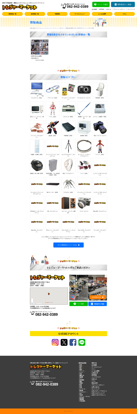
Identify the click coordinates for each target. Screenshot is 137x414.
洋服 (80, 374)
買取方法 (94, 363)
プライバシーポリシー (119, 9)
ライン (93, 369)
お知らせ (108, 9)
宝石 (80, 393)
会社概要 (94, 9)
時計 (80, 368)
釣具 (80, 384)
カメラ (81, 372)
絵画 (80, 386)
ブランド (81, 371)
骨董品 (81, 383)
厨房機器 (81, 380)
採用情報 (101, 9)
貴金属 (81, 390)
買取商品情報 (82, 363)
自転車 (81, 395)
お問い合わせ (95, 387)
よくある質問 (102, 14)
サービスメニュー (80, 14)
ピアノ (81, 378)
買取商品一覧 (12, 14)
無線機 (81, 377)
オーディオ (82, 389)
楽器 (80, 369)
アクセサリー (82, 392)
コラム (124, 14)
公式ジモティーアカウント (99, 391)
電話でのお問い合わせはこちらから (46, 313)
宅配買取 (57, 14)
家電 (80, 365)
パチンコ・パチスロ (84, 396)
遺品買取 (81, 398)
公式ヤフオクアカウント (99, 395)
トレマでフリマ (96, 377)
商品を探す (95, 383)
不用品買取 (82, 401)
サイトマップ (131, 9)
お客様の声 (95, 373)
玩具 (80, 366)
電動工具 (81, 375)
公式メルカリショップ (98, 393)
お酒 (80, 387)
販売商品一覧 (35, 14)
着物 (80, 381)
